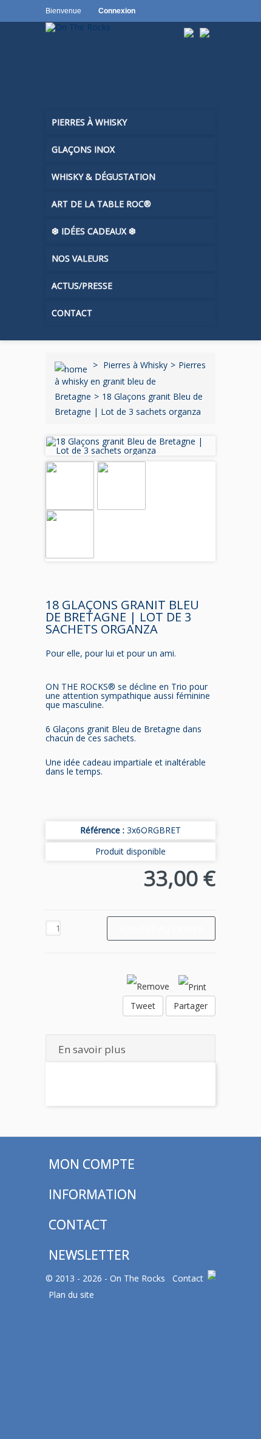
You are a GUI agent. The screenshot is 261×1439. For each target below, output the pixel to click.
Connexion (116, 11)
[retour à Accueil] (71, 365)
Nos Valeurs (80, 258)
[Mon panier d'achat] (59, 71)
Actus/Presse (82, 285)
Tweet (142, 1005)
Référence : (102, 830)
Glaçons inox (83, 149)
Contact (72, 313)
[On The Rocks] (113, 27)
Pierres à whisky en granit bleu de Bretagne (130, 380)
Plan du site (71, 1294)
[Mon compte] (85, 71)
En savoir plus (92, 1049)
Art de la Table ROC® (101, 204)
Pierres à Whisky (89, 122)
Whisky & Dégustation (103, 176)
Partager (191, 1005)
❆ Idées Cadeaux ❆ (94, 231)
